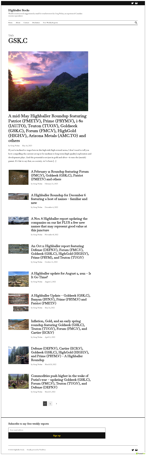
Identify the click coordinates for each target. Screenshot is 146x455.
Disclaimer (36, 23)
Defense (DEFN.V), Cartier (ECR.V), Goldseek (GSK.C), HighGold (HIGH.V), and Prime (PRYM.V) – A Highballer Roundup (60, 354)
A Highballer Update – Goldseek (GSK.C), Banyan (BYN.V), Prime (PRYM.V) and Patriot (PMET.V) (60, 299)
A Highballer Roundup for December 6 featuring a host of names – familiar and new (59, 199)
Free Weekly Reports (50, 23)
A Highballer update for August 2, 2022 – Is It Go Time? (61, 275)
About (18, 23)
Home (10, 23)
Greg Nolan (15, 145)
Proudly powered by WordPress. (36, 450)
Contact (26, 23)
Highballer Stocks (18, 10)
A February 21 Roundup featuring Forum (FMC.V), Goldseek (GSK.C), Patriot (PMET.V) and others (60, 175)
